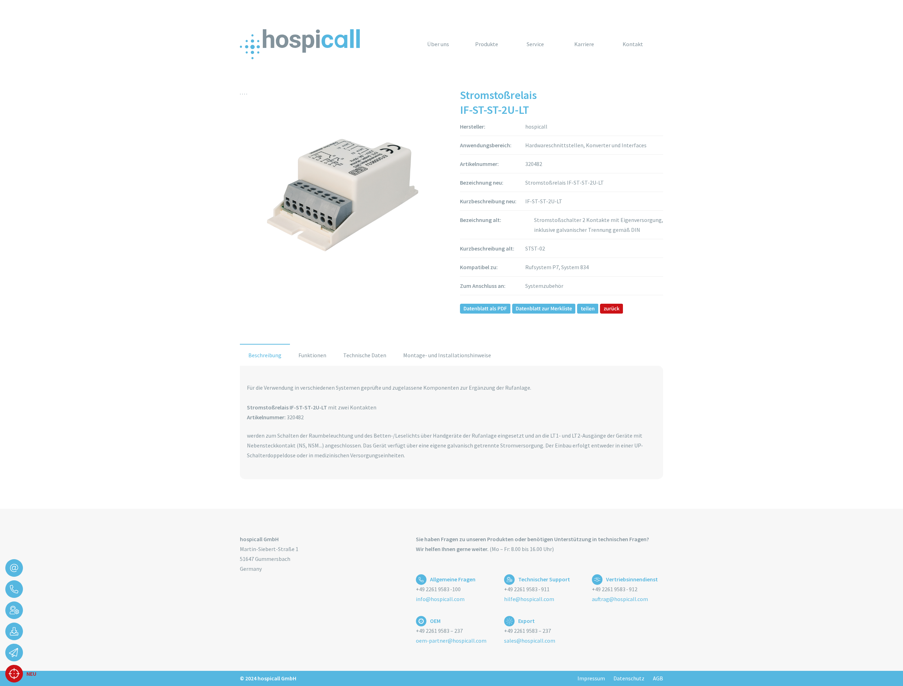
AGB (658, 678)
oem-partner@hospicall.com (451, 640)
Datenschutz (628, 678)
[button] (503, 44)
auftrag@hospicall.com (620, 598)
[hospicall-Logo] (300, 44)
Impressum (591, 678)
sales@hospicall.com (529, 640)
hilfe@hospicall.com (529, 598)
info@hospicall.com (440, 598)
